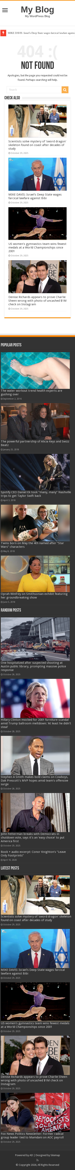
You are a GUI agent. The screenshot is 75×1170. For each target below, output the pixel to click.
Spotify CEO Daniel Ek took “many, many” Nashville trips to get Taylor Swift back (36, 494)
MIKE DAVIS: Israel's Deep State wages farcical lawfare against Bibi (35, 196)
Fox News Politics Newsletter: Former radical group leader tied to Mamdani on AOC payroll (32, 1135)
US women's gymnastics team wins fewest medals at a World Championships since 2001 (37, 247)
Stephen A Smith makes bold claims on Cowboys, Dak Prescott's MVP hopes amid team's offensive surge (34, 780)
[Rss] (37, 1160)
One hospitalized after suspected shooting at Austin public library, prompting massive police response (33, 666)
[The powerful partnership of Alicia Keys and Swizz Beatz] (35, 421)
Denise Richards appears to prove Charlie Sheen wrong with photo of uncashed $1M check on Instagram (37, 300)
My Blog (37, 9)
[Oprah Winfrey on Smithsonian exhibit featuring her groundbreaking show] (35, 574)
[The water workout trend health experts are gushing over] (35, 370)
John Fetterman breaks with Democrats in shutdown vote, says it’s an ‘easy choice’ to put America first (32, 837)
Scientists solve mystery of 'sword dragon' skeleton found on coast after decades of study (37, 145)
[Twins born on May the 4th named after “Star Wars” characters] (35, 523)
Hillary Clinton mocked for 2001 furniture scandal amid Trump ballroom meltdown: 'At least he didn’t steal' (36, 723)
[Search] (65, 89)
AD (31, 1155)
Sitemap (55, 1155)
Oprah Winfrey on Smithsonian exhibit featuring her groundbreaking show (34, 595)
